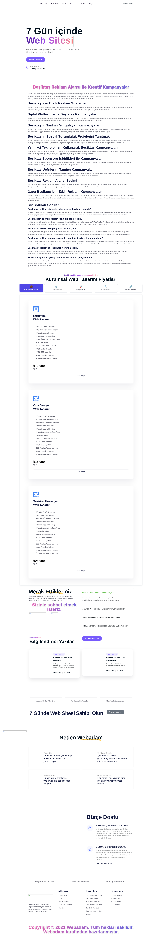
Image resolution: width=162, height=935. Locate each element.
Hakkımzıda (55, 3)
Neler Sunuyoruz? (68, 3)
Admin (67, 672)
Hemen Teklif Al (128, 3)
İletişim (90, 3)
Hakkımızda (63, 895)
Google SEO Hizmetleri (94, 905)
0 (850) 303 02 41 (37, 68)
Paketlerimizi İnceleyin (104, 864)
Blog (60, 898)
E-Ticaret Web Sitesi (93, 901)
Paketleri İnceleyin (35, 59)
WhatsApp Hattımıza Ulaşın (115, 701)
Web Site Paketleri (65, 905)
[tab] (31, 288)
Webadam (116, 898)
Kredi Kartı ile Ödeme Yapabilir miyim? (98, 593)
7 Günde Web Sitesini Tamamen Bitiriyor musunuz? (103, 609)
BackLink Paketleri (92, 908)
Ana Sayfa (44, 3)
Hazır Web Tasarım (92, 898)
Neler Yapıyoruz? (65, 901)
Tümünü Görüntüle (92, 638)
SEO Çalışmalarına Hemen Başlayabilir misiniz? (102, 617)
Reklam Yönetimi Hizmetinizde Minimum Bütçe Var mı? (105, 626)
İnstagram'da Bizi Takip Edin (45, 701)
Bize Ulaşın (81, 376)
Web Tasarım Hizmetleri (94, 895)
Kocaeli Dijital (117, 895)
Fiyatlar (82, 3)
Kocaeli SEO (117, 901)
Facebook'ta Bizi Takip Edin (80, 701)
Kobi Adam (116, 905)
